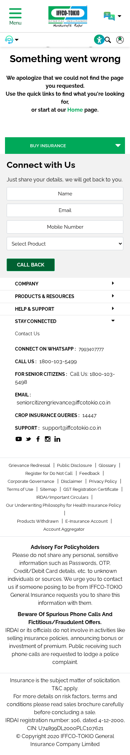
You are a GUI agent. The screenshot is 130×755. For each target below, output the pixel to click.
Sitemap (49, 489)
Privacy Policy (103, 481)
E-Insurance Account (87, 521)
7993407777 (91, 349)
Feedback (90, 473)
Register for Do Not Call (49, 473)
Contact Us (27, 333)
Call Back (30, 265)
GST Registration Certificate (91, 489)
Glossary (108, 465)
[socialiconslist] (18, 438)
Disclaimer (72, 481)
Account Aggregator (64, 529)
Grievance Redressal (30, 465)
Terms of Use (20, 489)
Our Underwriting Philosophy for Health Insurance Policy (63, 505)
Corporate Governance (31, 481)
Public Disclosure (75, 465)
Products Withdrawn (38, 521)
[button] (112, 16)
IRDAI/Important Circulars (62, 497)
